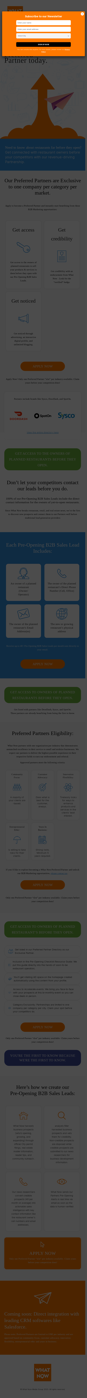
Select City (22, 36)
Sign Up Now (43, 44)
